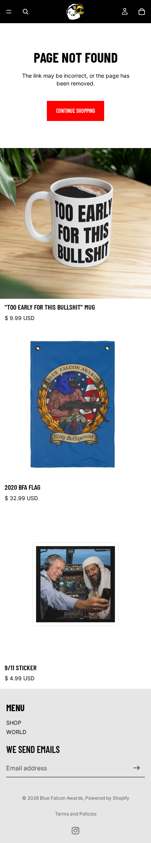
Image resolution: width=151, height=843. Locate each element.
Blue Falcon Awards (61, 798)
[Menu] (9, 11)
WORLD (16, 732)
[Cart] (141, 11)
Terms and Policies (75, 814)
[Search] (25, 11)
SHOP (13, 722)
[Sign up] (137, 768)
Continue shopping (75, 110)
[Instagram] (75, 830)
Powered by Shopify (107, 798)
